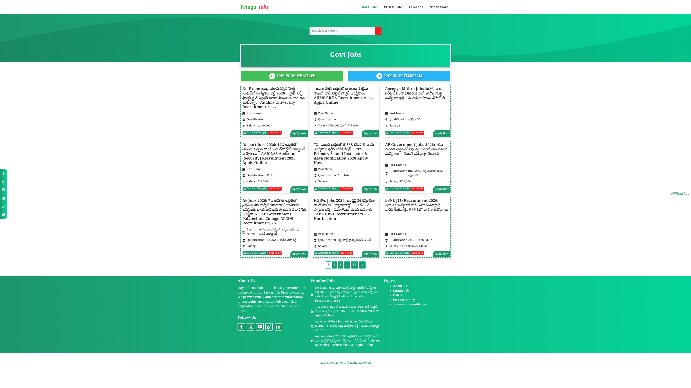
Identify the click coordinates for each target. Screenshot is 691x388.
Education (416, 7)
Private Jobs (393, 7)
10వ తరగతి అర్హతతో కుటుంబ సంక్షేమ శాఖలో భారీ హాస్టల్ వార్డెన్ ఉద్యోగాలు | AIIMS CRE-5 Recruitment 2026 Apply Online (343, 96)
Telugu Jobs (338, 363)
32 (354, 265)
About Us (400, 286)
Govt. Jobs (370, 7)
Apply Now (299, 133)
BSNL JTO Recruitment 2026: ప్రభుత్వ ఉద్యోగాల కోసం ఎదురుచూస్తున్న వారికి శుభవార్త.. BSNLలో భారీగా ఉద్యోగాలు (416, 205)
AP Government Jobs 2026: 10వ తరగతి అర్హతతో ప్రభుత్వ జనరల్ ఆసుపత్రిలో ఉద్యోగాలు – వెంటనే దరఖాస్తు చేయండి (416, 150)
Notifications (439, 7)
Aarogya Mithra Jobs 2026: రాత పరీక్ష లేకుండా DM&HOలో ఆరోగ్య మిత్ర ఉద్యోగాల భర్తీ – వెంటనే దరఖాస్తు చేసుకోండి (415, 94)
